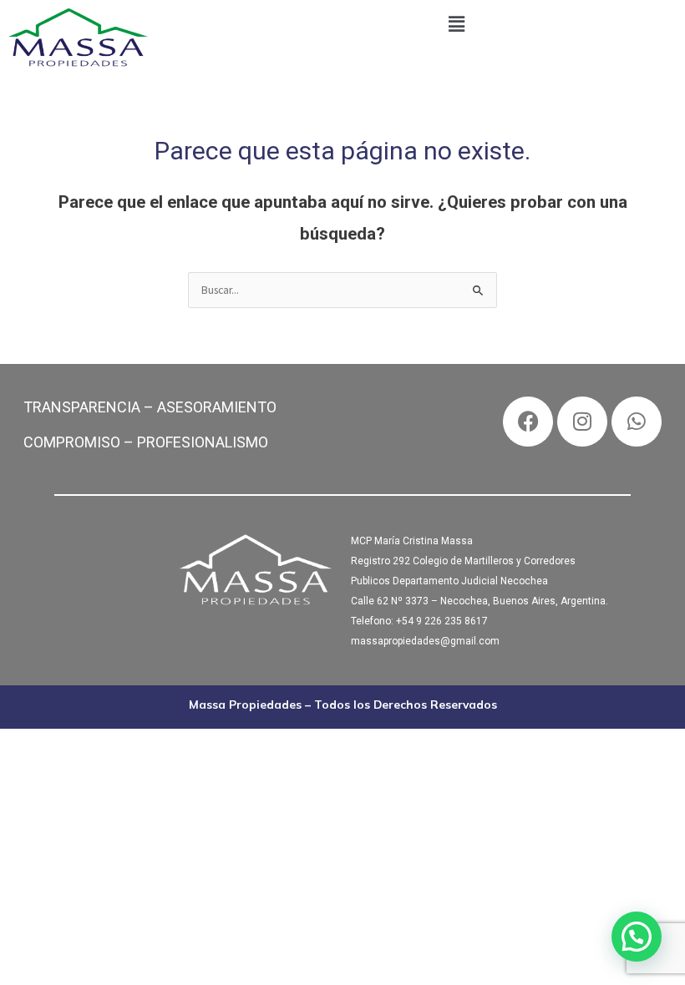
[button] (456, 24)
